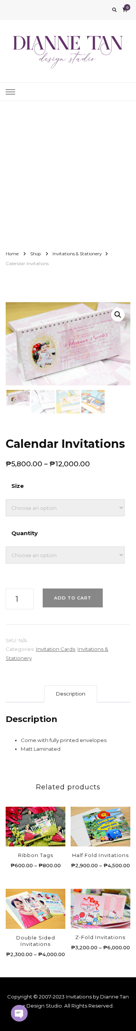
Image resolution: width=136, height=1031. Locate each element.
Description (70, 694)
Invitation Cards (55, 649)
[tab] (70, 693)
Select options (36, 821)
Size (17, 485)
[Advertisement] (68, 173)
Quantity (24, 533)
